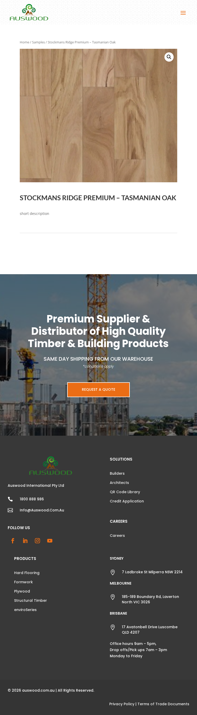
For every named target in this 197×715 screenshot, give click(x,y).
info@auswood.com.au (42, 510)
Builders (117, 473)
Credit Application (127, 501)
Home (24, 42)
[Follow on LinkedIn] (25, 541)
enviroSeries (25, 609)
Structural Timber (30, 600)
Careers (117, 535)
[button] (169, 57)
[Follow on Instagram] (37, 541)
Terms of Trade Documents (163, 704)
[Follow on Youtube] (50, 541)
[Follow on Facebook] (13, 541)
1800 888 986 (32, 499)
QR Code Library (125, 491)
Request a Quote (98, 389)
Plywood (22, 591)
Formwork (23, 582)
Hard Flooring (27, 572)
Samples (38, 42)
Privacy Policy (121, 704)
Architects (119, 482)
